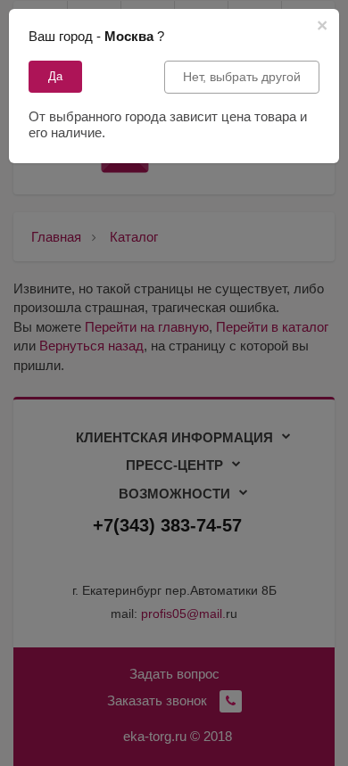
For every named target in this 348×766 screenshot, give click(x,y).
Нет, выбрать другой (242, 77)
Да (55, 76)
